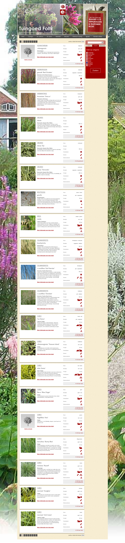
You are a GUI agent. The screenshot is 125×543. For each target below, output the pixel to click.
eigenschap (102, 45)
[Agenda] (88, 36)
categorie (96, 45)
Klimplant (90, 58)
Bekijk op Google (28, 59)
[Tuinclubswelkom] (98, 36)
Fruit (89, 65)
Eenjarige (90, 52)
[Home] (23, 36)
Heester (89, 55)
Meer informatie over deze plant (45, 57)
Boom (89, 61)
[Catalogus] (30, 36)
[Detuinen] (49, 36)
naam (89, 45)
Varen (89, 60)
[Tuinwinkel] (58, 36)
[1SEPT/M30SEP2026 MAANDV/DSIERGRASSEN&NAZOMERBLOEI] (96, 19)
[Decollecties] (40, 36)
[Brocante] (67, 36)
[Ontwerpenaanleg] (77, 36)
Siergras (90, 63)
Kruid (89, 57)
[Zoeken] (95, 70)
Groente (90, 64)
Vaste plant (90, 54)
